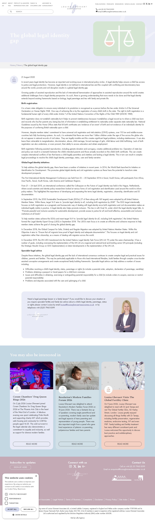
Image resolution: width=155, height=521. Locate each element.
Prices (132, 499)
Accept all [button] (12, 509)
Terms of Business (73, 499)
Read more (22, 489)
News (19, 65)
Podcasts (110, 4)
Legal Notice (58, 499)
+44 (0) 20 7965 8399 (105, 9)
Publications (100, 4)
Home (12, 65)
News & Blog (130, 4)
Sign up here (20, 467)
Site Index (123, 499)
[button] (20, 514)
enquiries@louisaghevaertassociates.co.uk (111, 11)
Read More (31, 444)
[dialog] (20, 496)
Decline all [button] (28, 509)
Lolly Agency (80, 518)
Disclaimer (99, 499)
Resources (119, 4)
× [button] (36, 476)
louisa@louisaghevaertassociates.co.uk (77, 304)
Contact (139, 4)
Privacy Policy (111, 499)
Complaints (87, 499)
